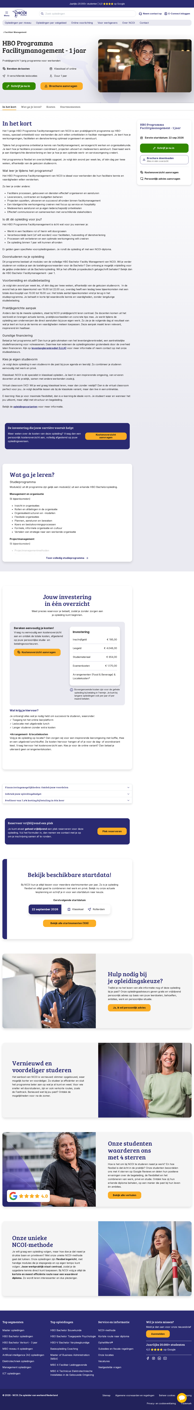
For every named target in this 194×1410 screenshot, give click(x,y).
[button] (182, 1398)
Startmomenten (70, 107)
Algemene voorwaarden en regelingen (134, 1395)
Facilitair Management (15, 32)
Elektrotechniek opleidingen (18, 1361)
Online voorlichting (82, 22)
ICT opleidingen (11, 1373)
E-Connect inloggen (179, 13)
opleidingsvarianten (25, 406)
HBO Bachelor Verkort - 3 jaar (19, 1342)
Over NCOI (128, 22)
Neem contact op (152, 13)
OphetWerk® (105, 1342)
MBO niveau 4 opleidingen (17, 1348)
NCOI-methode (106, 1330)
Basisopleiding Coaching (64, 1348)
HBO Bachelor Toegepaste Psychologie (73, 1336)
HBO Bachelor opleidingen (17, 1336)
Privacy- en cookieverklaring (161, 1403)
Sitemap (106, 1395)
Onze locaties (106, 1354)
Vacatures (104, 1361)
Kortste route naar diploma (113, 1336)
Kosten (50, 107)
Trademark (186, 1403)
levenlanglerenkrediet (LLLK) (49, 348)
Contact (144, 22)
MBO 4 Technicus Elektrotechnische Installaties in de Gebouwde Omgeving (72, 1373)
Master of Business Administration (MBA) (70, 1356)
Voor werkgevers (107, 22)
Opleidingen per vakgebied (51, 22)
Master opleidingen (13, 1330)
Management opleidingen (16, 1367)
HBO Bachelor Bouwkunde (66, 1330)
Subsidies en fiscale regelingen (115, 1348)
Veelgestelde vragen (109, 1367)
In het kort (9, 107)
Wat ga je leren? (31, 107)
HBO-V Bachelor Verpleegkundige (69, 1342)
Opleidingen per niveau (18, 22)
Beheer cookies (167, 1395)
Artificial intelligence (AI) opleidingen (23, 1354)
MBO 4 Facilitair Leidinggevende (68, 1364)
